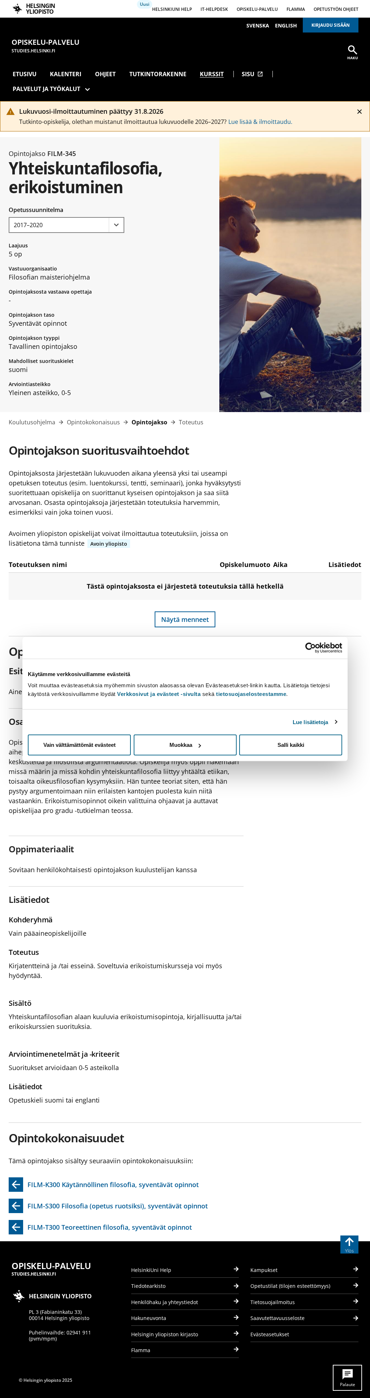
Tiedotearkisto (148, 1285)
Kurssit (212, 74)
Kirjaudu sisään (330, 25)
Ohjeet (105, 74)
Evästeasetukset (269, 1334)
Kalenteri (65, 74)
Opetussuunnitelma (36, 210)
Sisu (252, 74)
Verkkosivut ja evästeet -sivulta (159, 694)
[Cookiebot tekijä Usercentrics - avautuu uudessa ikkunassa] (310, 647)
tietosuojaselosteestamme (251, 694)
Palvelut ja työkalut (46, 89)
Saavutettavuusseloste (277, 1318)
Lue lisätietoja (310, 722)
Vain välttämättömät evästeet (79, 745)
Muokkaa (180, 745)
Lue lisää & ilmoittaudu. (260, 122)
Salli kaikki (291, 745)
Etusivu (24, 74)
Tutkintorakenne (157, 74)
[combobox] (66, 225)
